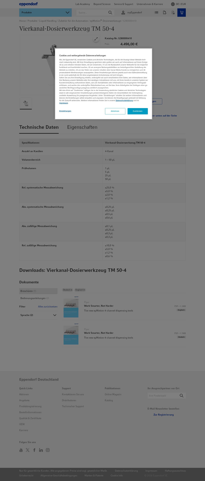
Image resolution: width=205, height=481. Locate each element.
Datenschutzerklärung (124, 100)
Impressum (63, 103)
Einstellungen (65, 111)
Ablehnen (115, 111)
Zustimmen (137, 111)
